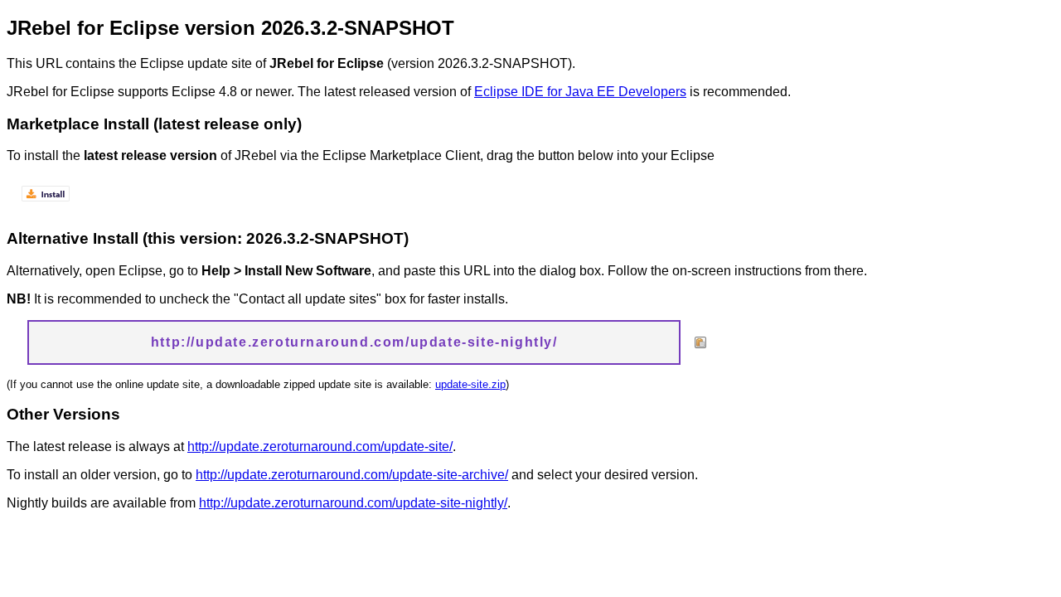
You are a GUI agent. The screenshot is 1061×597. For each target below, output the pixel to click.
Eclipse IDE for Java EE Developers (580, 92)
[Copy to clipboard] (700, 342)
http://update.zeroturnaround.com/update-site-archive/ (352, 475)
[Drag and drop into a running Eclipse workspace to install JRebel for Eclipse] (46, 206)
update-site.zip (470, 384)
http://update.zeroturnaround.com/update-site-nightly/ (353, 503)
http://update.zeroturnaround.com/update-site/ (320, 446)
